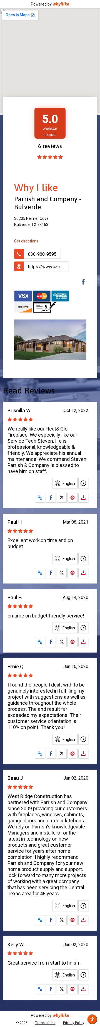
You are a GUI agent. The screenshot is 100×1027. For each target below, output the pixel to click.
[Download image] (83, 498)
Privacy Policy (73, 1023)
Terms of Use (45, 1023)
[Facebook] (80, 282)
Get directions (26, 241)
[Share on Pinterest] (73, 498)
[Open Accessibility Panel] (92, 1019)
